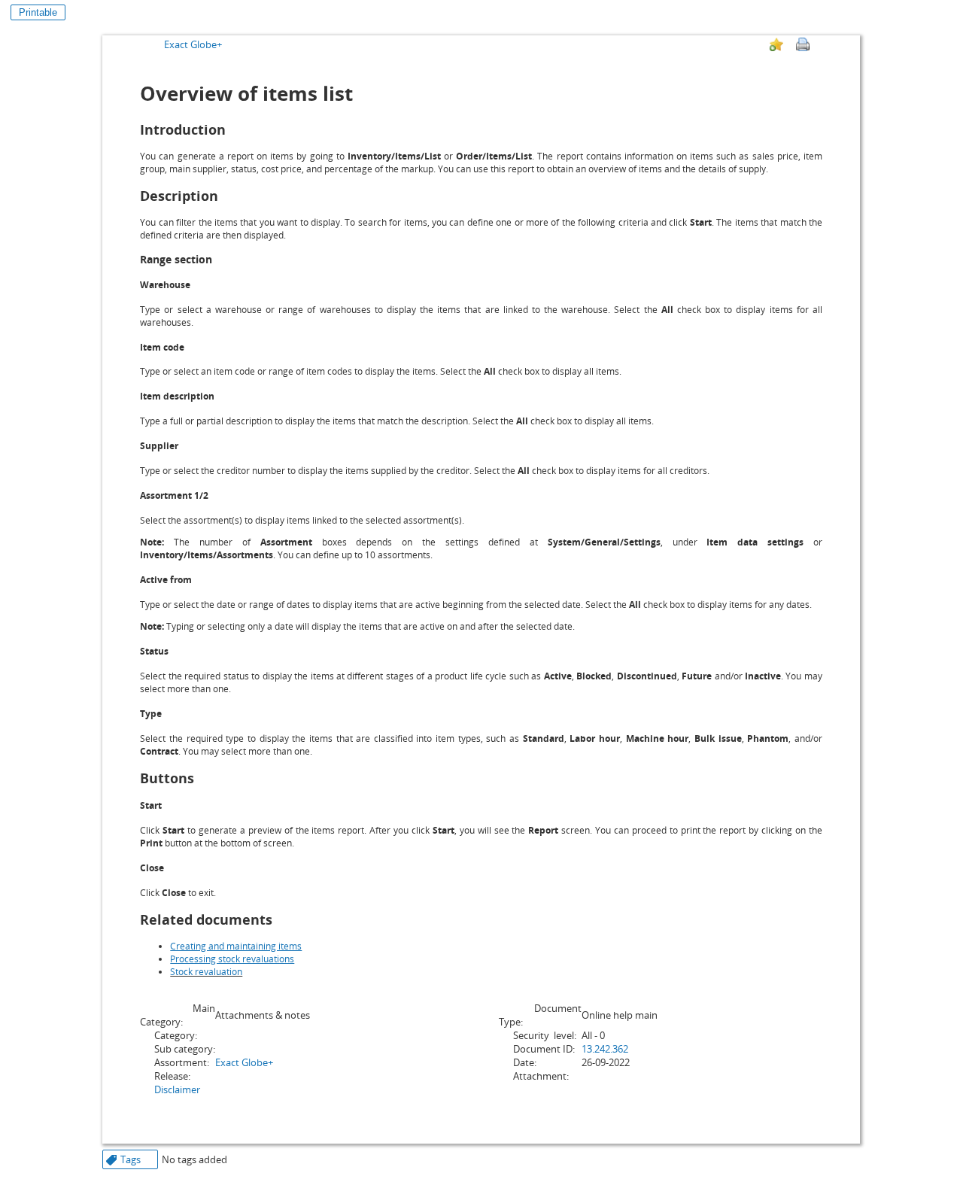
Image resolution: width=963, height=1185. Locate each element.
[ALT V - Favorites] (776, 44)
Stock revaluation (206, 971)
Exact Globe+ (193, 44)
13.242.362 (605, 1049)
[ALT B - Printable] (802, 44)
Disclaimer (177, 1089)
